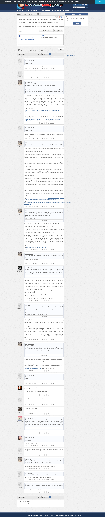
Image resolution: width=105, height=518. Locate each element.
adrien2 (27, 267)
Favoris (54, 10)
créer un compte (49, 505)
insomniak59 (20, 441)
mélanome (19, 271)
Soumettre (34, 10)
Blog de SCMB (69, 10)
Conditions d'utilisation (59, 515)
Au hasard (27, 10)
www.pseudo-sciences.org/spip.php (32, 261)
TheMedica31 (20, 378)
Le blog (40, 515)
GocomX (20, 487)
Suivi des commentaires (44, 10)
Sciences (37, 17)
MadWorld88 (20, 421)
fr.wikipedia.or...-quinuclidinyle (26, 37)
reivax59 (27, 473)
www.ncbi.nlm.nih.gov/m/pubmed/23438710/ (36, 247)
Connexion (84, 4)
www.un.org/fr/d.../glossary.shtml (27, 39)
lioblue (19, 476)
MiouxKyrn (19, 391)
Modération (60, 10)
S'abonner (61, 49)
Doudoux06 (19, 412)
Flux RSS (51, 515)
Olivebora (27, 142)
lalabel (19, 403)
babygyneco (28, 210)
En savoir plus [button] (82, 1)
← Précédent (22, 54)
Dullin (20, 130)
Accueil (28, 515)
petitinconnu (28, 60)
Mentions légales (69, 515)
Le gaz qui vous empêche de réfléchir (29, 14)
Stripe (26, 82)
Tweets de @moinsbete (70, 55)
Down (46, 68)
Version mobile (34, 515)
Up (45, 68)
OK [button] (100, 1)
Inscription (77, 4)
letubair (20, 453)
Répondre (52, 68)
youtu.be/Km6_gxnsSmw (31, 245)
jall (19, 85)
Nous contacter (77, 515)
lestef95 (27, 254)
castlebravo (25, 17)
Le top (21, 10)
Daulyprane (19, 63)
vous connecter (38, 505)
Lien (42, 68)
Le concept (45, 515)
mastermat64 (20, 76)
